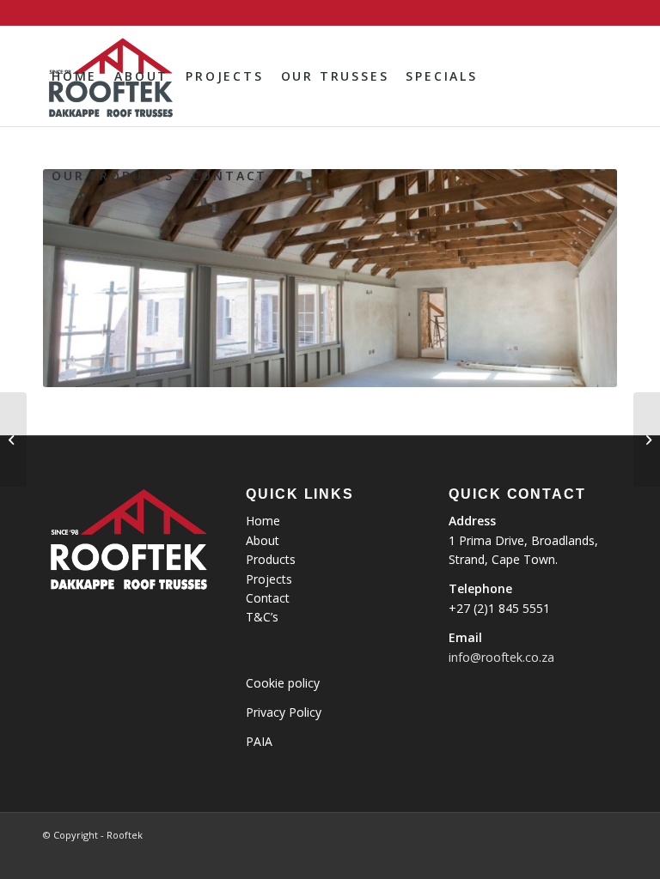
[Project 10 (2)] (646, 439)
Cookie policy (283, 683)
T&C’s (262, 617)
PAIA (259, 741)
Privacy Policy (283, 712)
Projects (269, 579)
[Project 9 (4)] (13, 439)
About (262, 540)
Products (271, 559)
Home (263, 520)
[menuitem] (74, 76)
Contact (268, 598)
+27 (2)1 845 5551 (499, 608)
